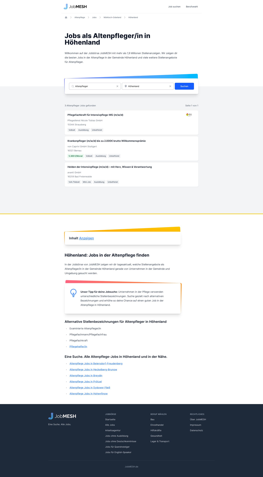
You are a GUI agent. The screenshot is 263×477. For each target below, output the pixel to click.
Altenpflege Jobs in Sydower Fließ (90, 387)
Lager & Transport (160, 441)
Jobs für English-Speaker (118, 452)
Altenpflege (80, 17)
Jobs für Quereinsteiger (117, 446)
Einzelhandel (157, 424)
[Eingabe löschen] (117, 86)
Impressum (195, 424)
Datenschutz (196, 430)
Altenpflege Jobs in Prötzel (86, 381)
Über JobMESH (198, 419)
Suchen (184, 86)
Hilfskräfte (156, 430)
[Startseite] (66, 17)
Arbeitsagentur (113, 430)
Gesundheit (156, 435)
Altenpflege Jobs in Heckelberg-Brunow (93, 369)
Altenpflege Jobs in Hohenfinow (89, 393)
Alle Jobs (110, 424)
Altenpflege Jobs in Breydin (86, 375)
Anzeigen (86, 238)
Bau (152, 419)
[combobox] (148, 86)
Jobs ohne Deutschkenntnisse (120, 441)
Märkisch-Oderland (112, 17)
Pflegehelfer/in (78, 346)
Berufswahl (192, 6)
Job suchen (174, 6)
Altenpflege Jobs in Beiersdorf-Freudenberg (96, 363)
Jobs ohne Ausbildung (116, 435)
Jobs (94, 17)
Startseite (110, 419)
